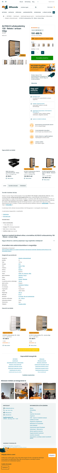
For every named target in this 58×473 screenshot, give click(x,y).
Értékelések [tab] (23, 185)
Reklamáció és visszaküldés (36, 423)
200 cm (20, 292)
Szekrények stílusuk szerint (41, 370)
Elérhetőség (27, 1)
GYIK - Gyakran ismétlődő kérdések (38, 417)
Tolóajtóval (21, 285)
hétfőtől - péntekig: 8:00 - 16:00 (10, 418)
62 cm (20, 294)
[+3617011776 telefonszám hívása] (3, 1)
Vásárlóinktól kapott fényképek (37, 427)
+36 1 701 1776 (8, 410)
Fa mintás (21, 296)
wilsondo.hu (8, 414)
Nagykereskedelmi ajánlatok (37, 433)
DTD (20, 264)
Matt (20, 267)
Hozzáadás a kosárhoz (42, 58)
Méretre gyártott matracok (36, 431)
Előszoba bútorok (42, 360)
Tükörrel (21, 277)
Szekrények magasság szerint (15, 368)
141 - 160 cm (22, 298)
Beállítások (5, 467)
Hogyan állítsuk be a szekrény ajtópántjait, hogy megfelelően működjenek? (22, 240)
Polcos (25, 275)
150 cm (20, 281)
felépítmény (6, 214)
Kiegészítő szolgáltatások (36, 421)
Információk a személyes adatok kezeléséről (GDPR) (40, 437)
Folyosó (20, 279)
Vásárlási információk (35, 414)
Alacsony (26, 273)
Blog (33, 1)
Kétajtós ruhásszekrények (25, 258)
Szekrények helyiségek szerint (42, 364)
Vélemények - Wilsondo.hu (36, 429)
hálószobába (45, 203)
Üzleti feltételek (33, 425)
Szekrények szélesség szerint (15, 366)
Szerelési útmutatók (34, 435)
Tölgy (23, 266)
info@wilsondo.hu (9, 408)
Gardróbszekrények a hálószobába (15, 362)
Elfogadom (52, 455)
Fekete (20, 266)
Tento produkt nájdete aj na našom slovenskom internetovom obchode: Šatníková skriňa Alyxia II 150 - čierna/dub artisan (26, 250)
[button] (11, 58)
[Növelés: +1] (42, 52)
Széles (20, 273)
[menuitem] (4, 12)
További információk (6, 464)
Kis (22, 273)
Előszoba (25, 279)
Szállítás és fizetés (34, 419)
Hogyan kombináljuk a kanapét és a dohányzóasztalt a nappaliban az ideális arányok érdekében (15, 447)
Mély (30, 273)
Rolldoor (26, 285)
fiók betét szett (6, 216)
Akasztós (21, 275)
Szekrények (15, 360)
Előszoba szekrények (42, 362)
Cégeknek (32, 416)
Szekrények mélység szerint (41, 366)
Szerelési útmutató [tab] (13, 185)
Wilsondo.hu (8, 412)
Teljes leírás (34, 83)
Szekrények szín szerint (15, 370)
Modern (20, 269)
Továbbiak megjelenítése (28, 375)
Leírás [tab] (4, 185)
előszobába (9, 204)
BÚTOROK (15, 359)
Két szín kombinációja (29, 296)
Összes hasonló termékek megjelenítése (28, 349)
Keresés (35, 7)
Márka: (4, 35)
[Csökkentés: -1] (32, 52)
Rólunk (21, 1)
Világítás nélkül (22, 304)
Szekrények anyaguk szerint (41, 368)
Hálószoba (41, 359)
